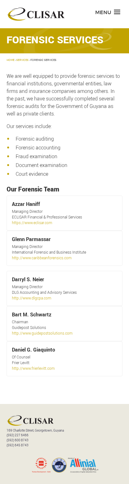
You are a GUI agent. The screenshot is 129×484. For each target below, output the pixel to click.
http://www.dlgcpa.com (31, 297)
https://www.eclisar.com (32, 222)
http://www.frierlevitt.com (33, 368)
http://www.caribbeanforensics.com (42, 257)
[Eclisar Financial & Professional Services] (35, 19)
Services (22, 60)
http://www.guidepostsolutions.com (42, 333)
